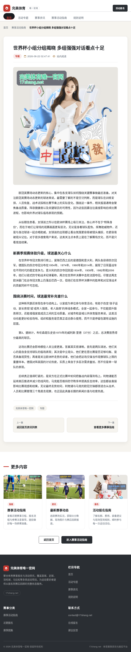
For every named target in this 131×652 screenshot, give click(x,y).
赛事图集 (8, 630)
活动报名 (120, 8)
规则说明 (78, 17)
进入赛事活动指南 (76, 540)
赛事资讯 (40, 17)
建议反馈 (73, 630)
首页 (9, 18)
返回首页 (49, 540)
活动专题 (23, 17)
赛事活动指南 (59, 17)
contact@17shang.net (80, 615)
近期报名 (8, 622)
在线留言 (73, 622)
